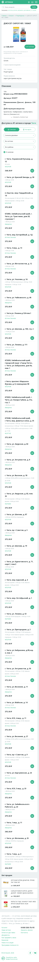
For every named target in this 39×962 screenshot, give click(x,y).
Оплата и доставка (8, 933)
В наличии (9, 152)
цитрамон (20, 10)
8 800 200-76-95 (27, 927)
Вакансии (5, 940)
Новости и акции (7, 943)
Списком (12, 129)
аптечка (10, 10)
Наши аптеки (6, 930)
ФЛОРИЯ (8, 167)
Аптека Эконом (10, 237)
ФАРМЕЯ (8, 504)
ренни (15, 10)
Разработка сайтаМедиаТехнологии (11, 958)
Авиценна (8, 224)
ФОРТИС (8, 433)
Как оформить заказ (9, 938)
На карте (28, 129)
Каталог (4, 927)
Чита (33, 123)
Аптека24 (9, 2)
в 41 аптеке (30, 47)
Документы (6, 935)
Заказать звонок (27, 930)
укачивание (27, 10)
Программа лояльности (10, 945)
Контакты (24, 933)
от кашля (33, 10)
